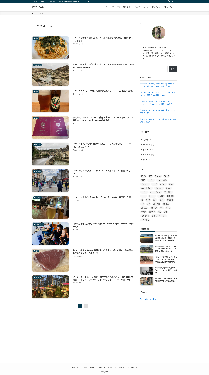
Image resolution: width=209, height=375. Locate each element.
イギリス (151, 180)
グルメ (171, 184)
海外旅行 (148, 155)
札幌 (142, 204)
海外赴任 (153, 208)
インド (154, 184)
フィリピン (168, 192)
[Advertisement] (104, 339)
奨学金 (148, 200)
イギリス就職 (162, 180)
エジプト (163, 184)
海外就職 (156, 204)
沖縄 (148, 204)
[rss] (172, 1)
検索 (173, 69)
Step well (158, 176)
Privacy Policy (132, 367)
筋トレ (168, 208)
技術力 (161, 200)
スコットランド (146, 188)
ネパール (144, 192)
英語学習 (152, 212)
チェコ (168, 188)
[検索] (175, 1)
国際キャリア (150, 150)
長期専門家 (145, 216)
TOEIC (166, 176)
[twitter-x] (169, 1)
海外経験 (144, 208)
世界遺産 (161, 196)
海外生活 (166, 204)
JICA (150, 176)
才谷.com (38, 7)
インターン (145, 184)
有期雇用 (170, 200)
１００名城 (145, 220)
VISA (143, 180)
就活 (155, 200)
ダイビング (159, 188)
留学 (146, 160)
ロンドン (152, 196)
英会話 (143, 212)
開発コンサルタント (159, 216)
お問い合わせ (119, 367)
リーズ (143, 196)
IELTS (143, 176)
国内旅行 (148, 145)
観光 (159, 212)
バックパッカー (155, 192)
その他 (147, 140)
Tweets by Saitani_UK (148, 299)
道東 (165, 212)
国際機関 (170, 196)
